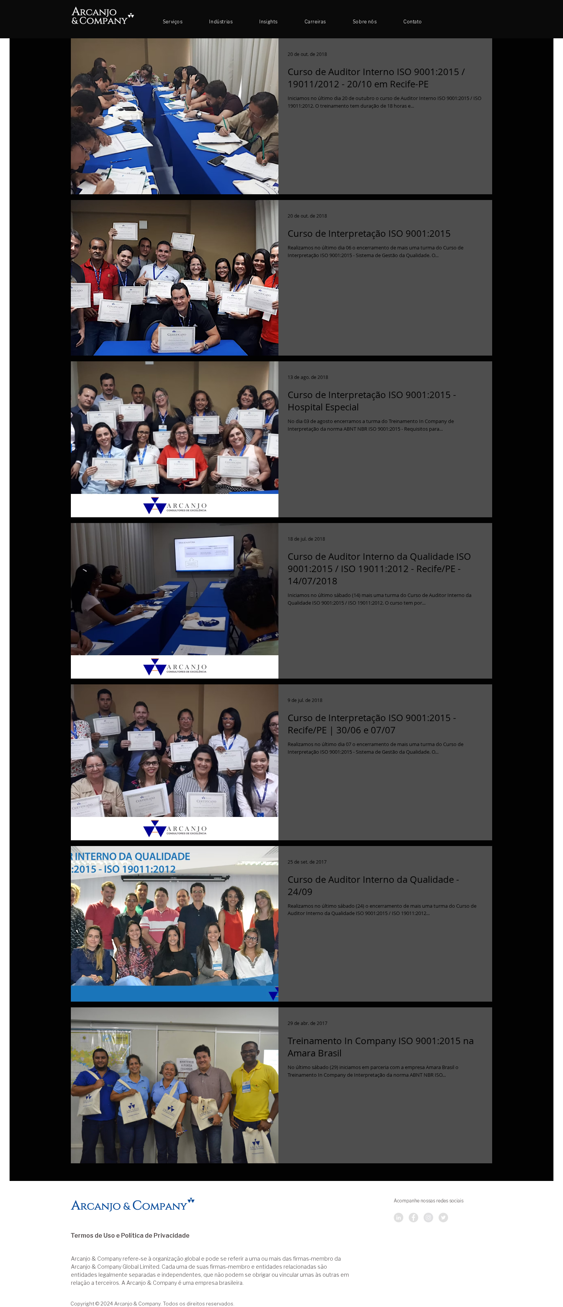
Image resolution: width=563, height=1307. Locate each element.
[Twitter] (443, 1217)
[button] (315, 21)
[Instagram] (428, 1217)
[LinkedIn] (398, 1217)
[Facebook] (413, 1217)
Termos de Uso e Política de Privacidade (130, 1236)
